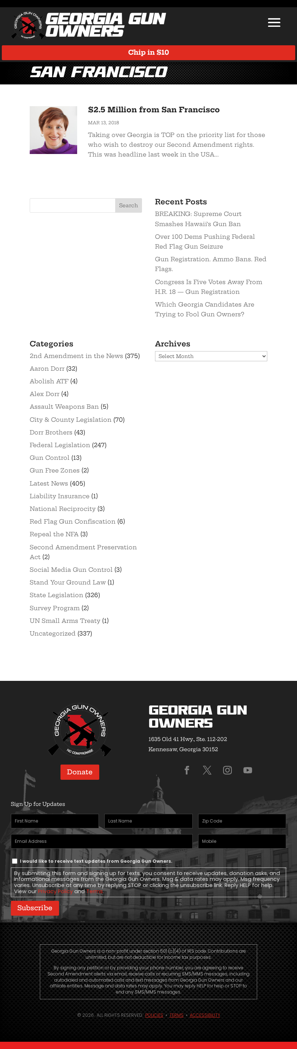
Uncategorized (53, 633)
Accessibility (205, 1015)
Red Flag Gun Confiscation (73, 521)
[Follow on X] (207, 770)
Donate (80, 772)
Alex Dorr (44, 393)
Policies (154, 1015)
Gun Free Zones (55, 470)
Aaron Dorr (47, 368)
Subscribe (35, 908)
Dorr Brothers (51, 432)
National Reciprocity (63, 508)
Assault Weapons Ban (64, 406)
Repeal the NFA (54, 534)
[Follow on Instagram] (227, 770)
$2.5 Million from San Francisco (154, 109)
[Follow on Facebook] (187, 770)
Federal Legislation (60, 445)
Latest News (49, 483)
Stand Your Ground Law (68, 582)
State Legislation (56, 595)
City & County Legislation (71, 419)
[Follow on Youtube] (247, 770)
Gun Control (50, 457)
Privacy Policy (55, 891)
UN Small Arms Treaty (65, 620)
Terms (94, 891)
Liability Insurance (59, 496)
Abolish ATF (49, 381)
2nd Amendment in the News (76, 355)
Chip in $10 (148, 52)
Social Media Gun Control (71, 569)
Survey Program (55, 608)
